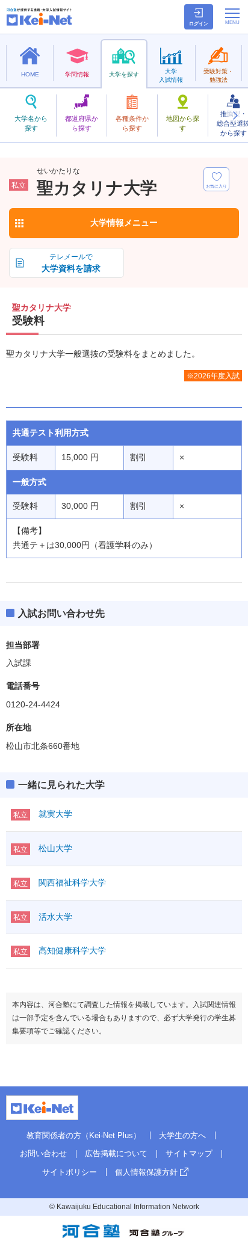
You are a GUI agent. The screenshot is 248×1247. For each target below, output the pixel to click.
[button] (235, 115)
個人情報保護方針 (146, 1172)
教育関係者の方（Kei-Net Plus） (83, 1135)
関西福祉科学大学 (72, 882)
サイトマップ (189, 1153)
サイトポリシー (69, 1172)
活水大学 (55, 917)
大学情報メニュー (124, 222)
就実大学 (55, 814)
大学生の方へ (182, 1135)
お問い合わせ (43, 1153)
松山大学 (55, 848)
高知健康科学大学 (72, 950)
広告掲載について (116, 1153)
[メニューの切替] (232, 16)
